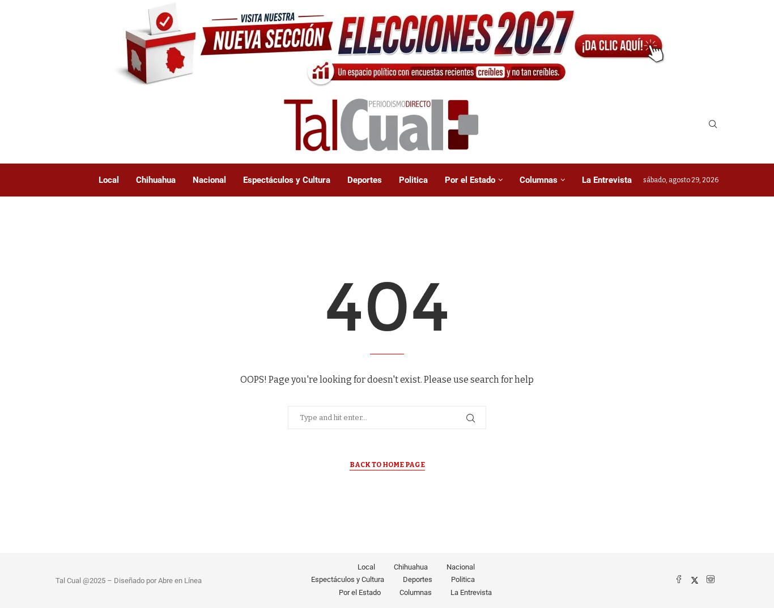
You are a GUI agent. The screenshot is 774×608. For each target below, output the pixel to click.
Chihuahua (156, 180)
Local (109, 180)
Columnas (539, 180)
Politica (413, 180)
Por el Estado (470, 180)
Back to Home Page (387, 465)
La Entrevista (607, 180)
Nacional (209, 180)
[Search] (712, 125)
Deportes (364, 180)
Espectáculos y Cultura (286, 180)
